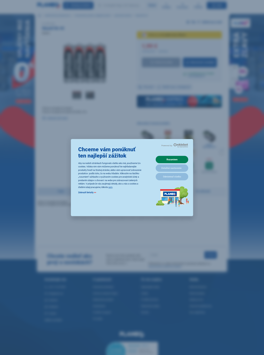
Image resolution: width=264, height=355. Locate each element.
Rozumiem (172, 159)
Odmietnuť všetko (172, 176)
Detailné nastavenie (171, 168)
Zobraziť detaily (87, 192)
